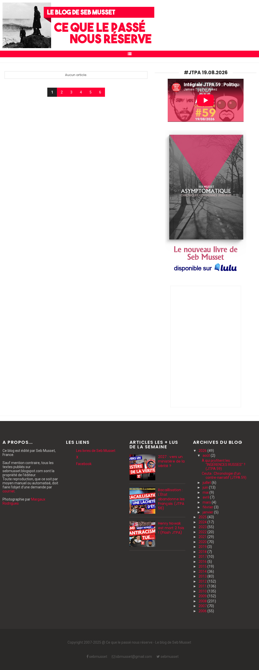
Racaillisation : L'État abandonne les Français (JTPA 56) (171, 499)
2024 (203, 522)
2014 (203, 571)
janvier (208, 512)
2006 (203, 611)
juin (206, 487)
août (207, 455)
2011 (203, 586)
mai (206, 492)
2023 (203, 527)
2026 (203, 451)
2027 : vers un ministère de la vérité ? (171, 461)
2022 (203, 532)
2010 (203, 591)
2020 (203, 542)
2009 (203, 596)
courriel (8, 491)
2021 (203, 537)
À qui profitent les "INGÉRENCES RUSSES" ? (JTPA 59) (223, 464)
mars (207, 502)
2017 (203, 556)
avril (206, 497)
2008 (203, 601)
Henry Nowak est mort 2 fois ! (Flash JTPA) (171, 528)
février (208, 507)
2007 (203, 606)
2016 (203, 562)
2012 (203, 581)
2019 (203, 547)
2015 (203, 566)
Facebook (84, 464)
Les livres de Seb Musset (95, 451)
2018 (203, 552)
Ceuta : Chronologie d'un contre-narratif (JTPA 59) (224, 475)
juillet (207, 483)
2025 (203, 517)
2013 (203, 576)
